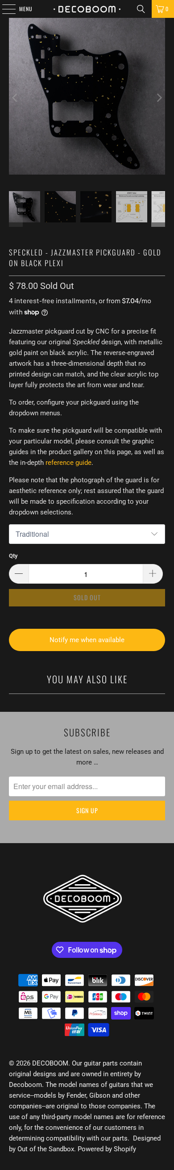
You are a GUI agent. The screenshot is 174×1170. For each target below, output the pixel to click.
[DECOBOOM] (87, 9)
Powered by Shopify (107, 1149)
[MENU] (4, 9)
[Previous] (15, 98)
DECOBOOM (50, 1063)
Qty (13, 555)
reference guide (68, 463)
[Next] (158, 98)
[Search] (141, 9)
